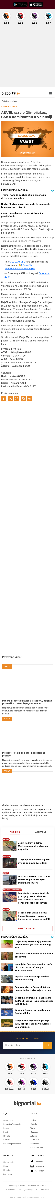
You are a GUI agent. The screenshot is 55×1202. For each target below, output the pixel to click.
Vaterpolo (34, 1143)
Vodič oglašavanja (25, 1189)
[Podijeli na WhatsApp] (23, 398)
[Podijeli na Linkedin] (10, 398)
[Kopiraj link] (29, 398)
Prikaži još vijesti (28, 928)
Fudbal (33, 1120)
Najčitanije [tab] (40, 832)
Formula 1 (34, 1139)
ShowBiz (6, 1170)
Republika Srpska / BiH (12, 1124)
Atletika (33, 1136)
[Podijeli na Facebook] (3, 398)
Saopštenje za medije (12, 1143)
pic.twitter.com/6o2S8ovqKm (20, 268)
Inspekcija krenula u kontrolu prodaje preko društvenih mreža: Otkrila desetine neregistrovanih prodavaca (33, 898)
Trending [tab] (15, 832)
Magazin (8, 1155)
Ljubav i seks (8, 1162)
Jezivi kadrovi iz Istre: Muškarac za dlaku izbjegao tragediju (33, 846)
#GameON (26, 265)
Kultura (6, 1139)
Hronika (6, 1136)
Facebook (39, 1161)
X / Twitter (39, 1170)
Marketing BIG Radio (16, 1186)
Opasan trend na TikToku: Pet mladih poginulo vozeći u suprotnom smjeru (34, 879)
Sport (33, 1113)
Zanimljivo (7, 1174)
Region (6, 1128)
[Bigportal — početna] (11, 93)
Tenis (32, 1128)
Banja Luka (8, 1120)
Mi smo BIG (10, 1189)
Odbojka (34, 1132)
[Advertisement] (27, 57)
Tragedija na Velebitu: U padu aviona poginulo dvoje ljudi (34, 861)
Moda (5, 1166)
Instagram (39, 1166)
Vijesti (7, 1113)
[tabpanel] (27, 883)
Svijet (5, 1132)
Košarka (33, 1124)
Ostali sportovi (36, 1147)
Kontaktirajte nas (42, 1189)
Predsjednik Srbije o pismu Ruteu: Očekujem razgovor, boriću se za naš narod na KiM (34, 915)
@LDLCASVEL (17, 261)
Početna (5, 101)
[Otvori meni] (50, 93)
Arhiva (14, 101)
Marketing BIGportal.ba (37, 1186)
